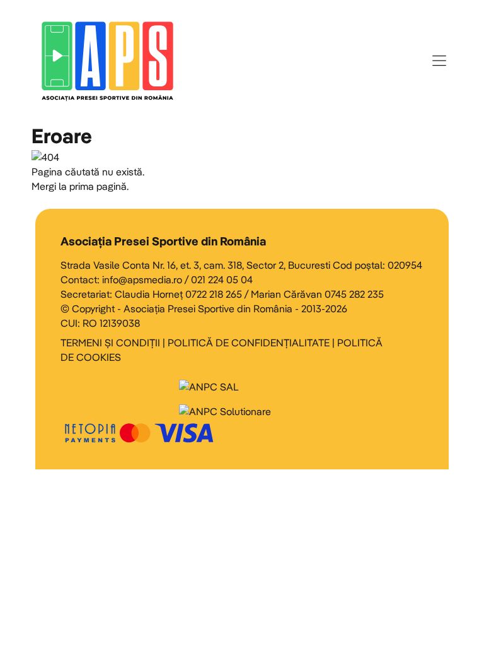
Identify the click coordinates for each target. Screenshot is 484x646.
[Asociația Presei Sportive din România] (107, 60)
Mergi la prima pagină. (80, 186)
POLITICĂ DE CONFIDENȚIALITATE (249, 342)
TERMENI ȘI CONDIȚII (110, 342)
